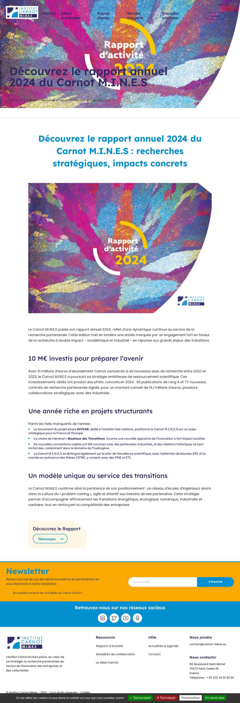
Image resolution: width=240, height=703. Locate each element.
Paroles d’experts (135, 15)
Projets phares (103, 15)
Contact (214, 16)
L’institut (48, 13)
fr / (221, 4)
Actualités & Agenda (163, 646)
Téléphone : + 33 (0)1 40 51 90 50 (212, 678)
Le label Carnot (107, 662)
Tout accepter (141, 697)
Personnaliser (190, 697)
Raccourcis (105, 637)
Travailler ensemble (170, 15)
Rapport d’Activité (109, 646)
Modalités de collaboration (115, 654)
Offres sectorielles (70, 15)
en (226, 4)
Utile (152, 637)
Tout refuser (167, 697)
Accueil (14, 100)
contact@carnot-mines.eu (208, 644)
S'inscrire (215, 582)
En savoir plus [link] (214, 697)
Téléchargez (47, 539)
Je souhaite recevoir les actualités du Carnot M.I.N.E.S (47, 593)
